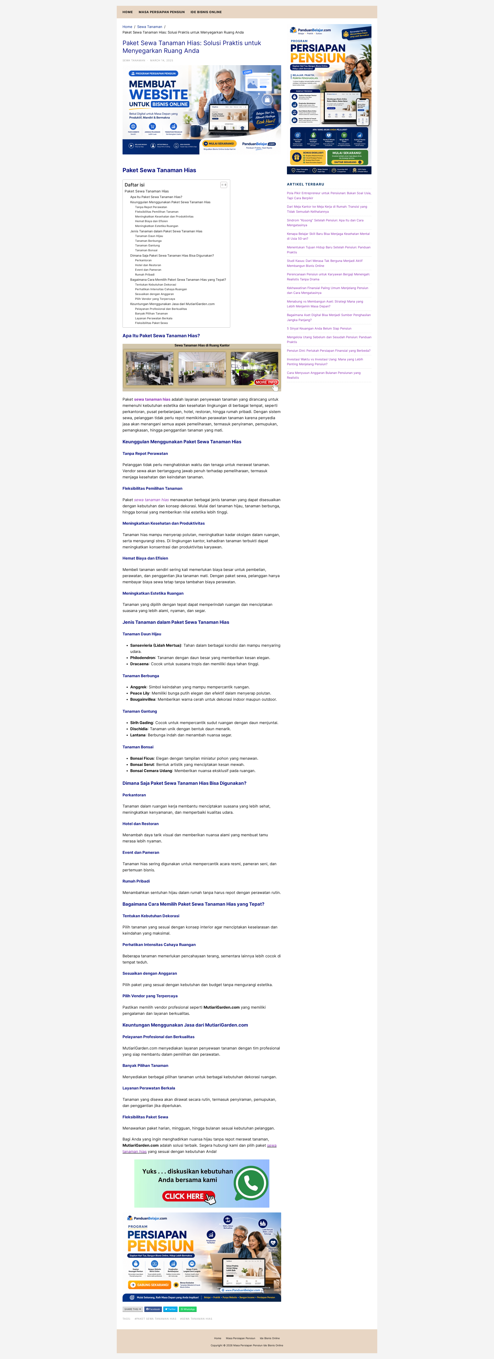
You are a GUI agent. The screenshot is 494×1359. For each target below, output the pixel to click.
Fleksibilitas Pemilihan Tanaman (156, 211)
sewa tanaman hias (152, 399)
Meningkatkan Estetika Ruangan (156, 226)
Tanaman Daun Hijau (149, 236)
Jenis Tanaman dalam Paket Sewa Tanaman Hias (166, 231)
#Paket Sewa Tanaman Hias (155, 1318)
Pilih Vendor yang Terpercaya (155, 299)
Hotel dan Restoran (148, 265)
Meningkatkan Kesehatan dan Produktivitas (164, 216)
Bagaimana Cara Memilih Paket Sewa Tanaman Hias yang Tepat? (178, 280)
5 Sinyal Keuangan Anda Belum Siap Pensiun (319, 328)
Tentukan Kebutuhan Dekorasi (155, 284)
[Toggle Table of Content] (221, 185)
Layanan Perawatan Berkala (153, 318)
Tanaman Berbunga (148, 241)
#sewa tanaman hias (196, 1318)
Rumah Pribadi (145, 274)
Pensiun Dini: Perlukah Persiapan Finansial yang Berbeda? (328, 350)
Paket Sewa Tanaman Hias (147, 191)
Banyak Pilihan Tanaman (151, 313)
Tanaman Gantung (147, 245)
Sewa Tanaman (149, 27)
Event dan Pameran (148, 269)
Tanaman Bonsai (146, 250)
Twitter (171, 1309)
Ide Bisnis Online (206, 12)
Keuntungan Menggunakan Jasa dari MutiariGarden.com (172, 304)
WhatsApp (189, 1309)
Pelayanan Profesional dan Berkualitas (161, 309)
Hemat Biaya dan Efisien (151, 221)
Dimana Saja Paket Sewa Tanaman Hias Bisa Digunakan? (172, 255)
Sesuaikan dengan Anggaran (154, 294)
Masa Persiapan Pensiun (162, 12)
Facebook (154, 1309)
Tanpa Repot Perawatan (151, 207)
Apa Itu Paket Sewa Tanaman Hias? (156, 197)
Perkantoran (143, 260)
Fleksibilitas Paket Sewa (151, 323)
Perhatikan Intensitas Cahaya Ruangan (161, 289)
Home (128, 12)
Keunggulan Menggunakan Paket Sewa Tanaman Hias (170, 202)
